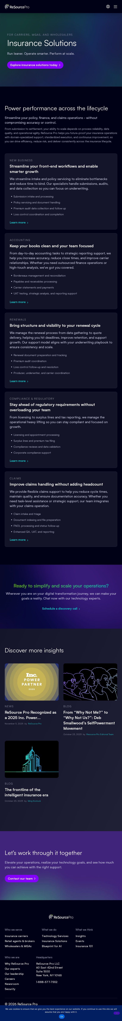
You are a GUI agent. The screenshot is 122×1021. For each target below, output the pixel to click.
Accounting (20, 240)
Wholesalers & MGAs (18, 946)
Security (10, 989)
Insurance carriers (16, 936)
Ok (61, 1016)
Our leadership (14, 973)
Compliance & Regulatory (32, 398)
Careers (10, 978)
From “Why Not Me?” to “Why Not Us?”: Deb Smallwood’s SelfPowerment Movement (89, 720)
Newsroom (12, 983)
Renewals (18, 319)
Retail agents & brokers (20, 941)
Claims (15, 478)
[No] (117, 1013)
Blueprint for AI (52, 946)
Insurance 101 (84, 946)
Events (80, 941)
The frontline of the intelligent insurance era (26, 792)
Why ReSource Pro (17, 963)
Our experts (12, 968)
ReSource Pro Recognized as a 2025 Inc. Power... (30, 715)
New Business (21, 160)
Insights (81, 936)
